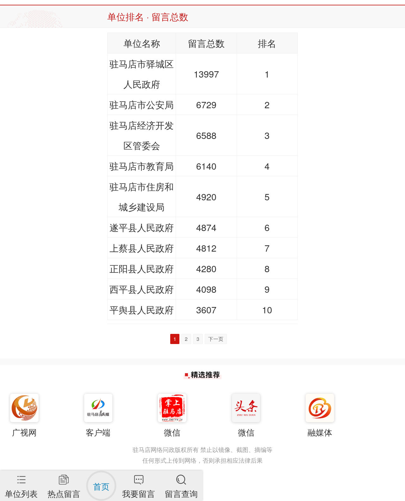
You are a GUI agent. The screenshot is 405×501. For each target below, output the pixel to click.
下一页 (215, 338)
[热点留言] (64, 476)
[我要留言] (139, 476)
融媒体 (320, 432)
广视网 (24, 432)
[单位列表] (21, 476)
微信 (172, 432)
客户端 (98, 432)
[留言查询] (181, 476)
